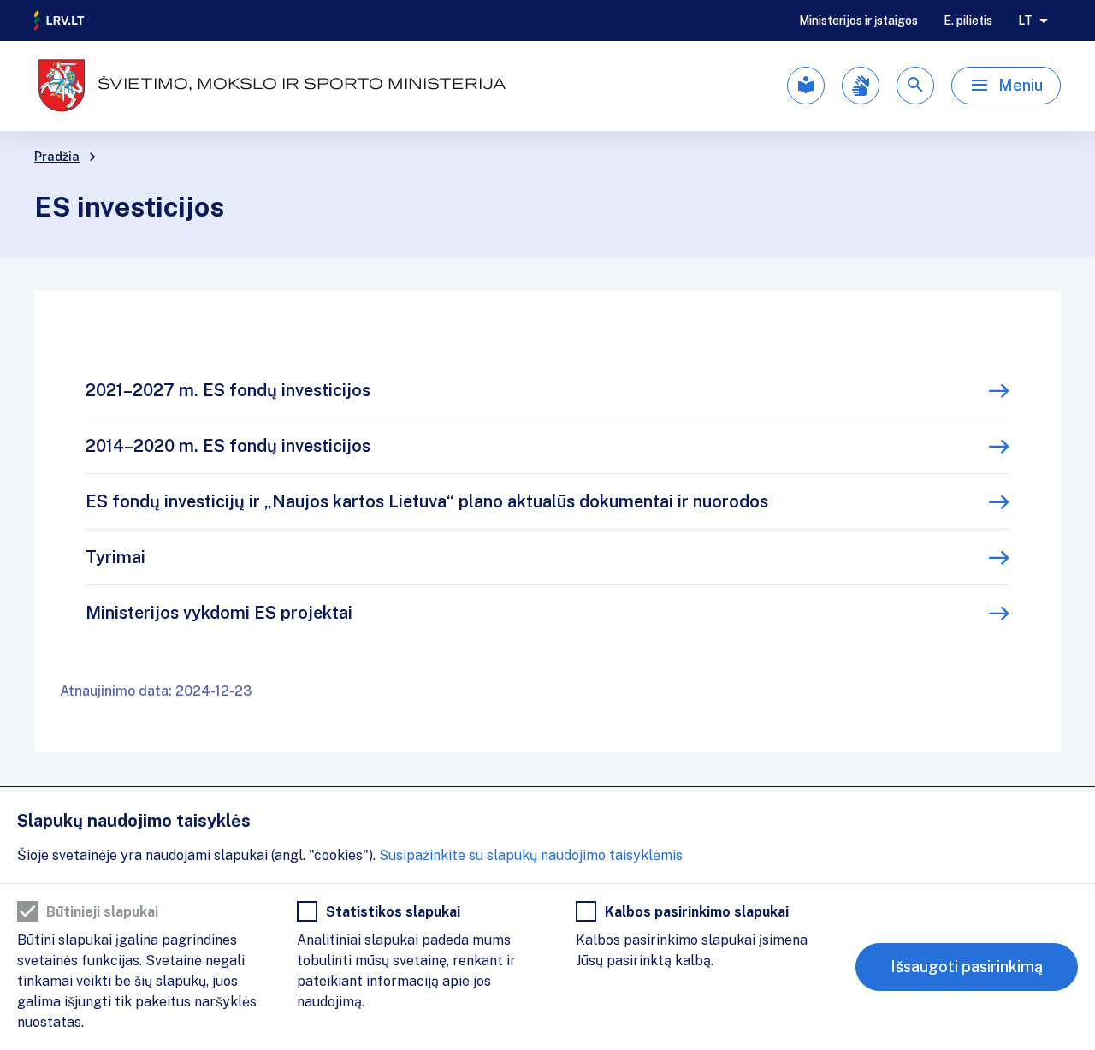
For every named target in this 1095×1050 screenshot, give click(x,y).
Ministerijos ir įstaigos (858, 20)
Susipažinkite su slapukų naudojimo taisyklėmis (531, 855)
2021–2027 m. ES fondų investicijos (228, 390)
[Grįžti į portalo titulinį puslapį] (60, 20)
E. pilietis (968, 20)
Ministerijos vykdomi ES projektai (219, 612)
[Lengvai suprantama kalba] (806, 85)
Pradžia (57, 156)
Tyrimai (115, 557)
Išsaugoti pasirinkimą (967, 967)
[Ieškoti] (915, 85)
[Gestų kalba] (860, 85)
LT (1025, 20)
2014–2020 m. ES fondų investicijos (228, 446)
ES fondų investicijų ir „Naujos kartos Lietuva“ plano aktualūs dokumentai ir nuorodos (427, 501)
